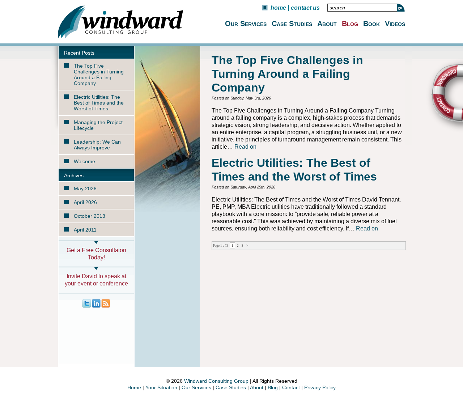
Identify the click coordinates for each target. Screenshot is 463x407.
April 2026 (85, 202)
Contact (291, 387)
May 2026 (85, 188)
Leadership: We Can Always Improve (97, 144)
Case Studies (292, 23)
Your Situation (161, 387)
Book (371, 23)
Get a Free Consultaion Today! (96, 253)
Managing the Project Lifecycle (98, 125)
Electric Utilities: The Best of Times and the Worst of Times (99, 102)
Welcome (84, 161)
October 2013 (89, 216)
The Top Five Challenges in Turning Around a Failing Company (99, 74)
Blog (350, 23)
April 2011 (85, 230)
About (327, 23)
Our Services (246, 23)
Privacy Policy (320, 387)
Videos (395, 23)
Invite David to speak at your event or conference (96, 280)
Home (278, 8)
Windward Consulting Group (216, 381)
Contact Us (305, 8)
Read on (245, 147)
